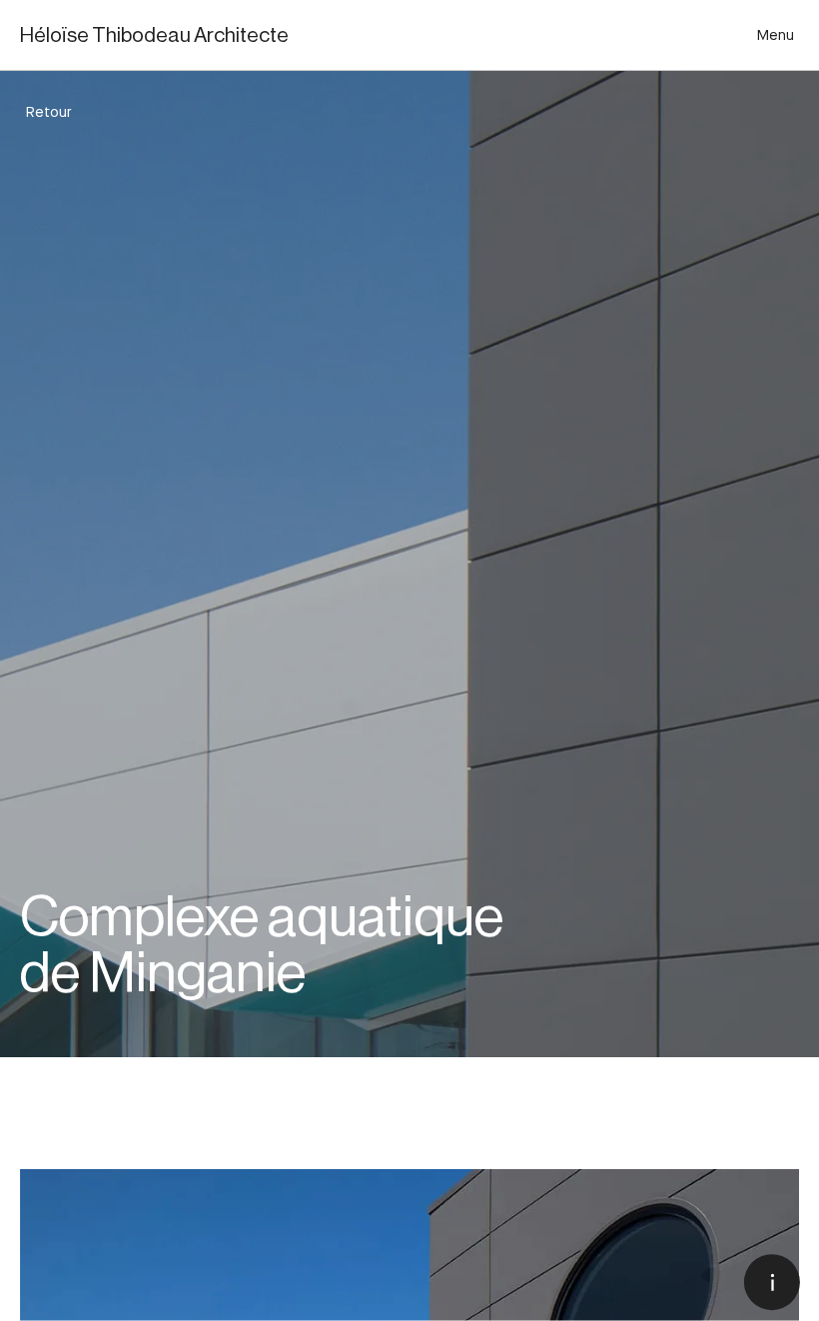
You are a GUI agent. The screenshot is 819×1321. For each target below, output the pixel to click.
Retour (48, 112)
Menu (775, 35)
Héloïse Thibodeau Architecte (154, 35)
